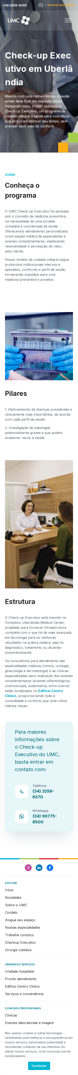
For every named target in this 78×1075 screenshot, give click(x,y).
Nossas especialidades (22, 927)
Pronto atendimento (20, 979)
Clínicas (11, 1015)
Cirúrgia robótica (18, 950)
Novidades (13, 897)
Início (9, 890)
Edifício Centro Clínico (22, 986)
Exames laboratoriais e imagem (29, 1023)
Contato (11, 912)
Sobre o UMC (16, 905)
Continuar (39, 1066)
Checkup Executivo (20, 942)
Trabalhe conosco (19, 935)
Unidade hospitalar (20, 971)
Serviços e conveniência (24, 994)
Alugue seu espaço (20, 920)
